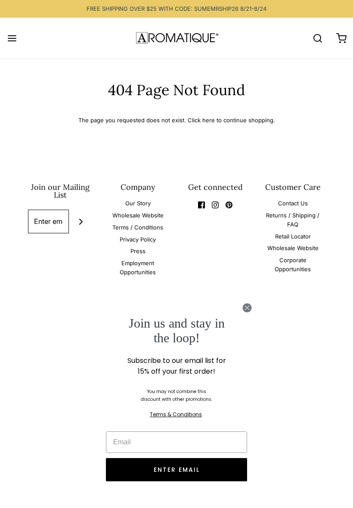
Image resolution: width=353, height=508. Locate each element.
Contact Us (293, 203)
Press (138, 251)
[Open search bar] (317, 38)
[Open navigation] (12, 38)
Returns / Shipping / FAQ (292, 220)
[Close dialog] (247, 308)
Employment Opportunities (138, 268)
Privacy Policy (138, 239)
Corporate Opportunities (293, 265)
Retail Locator (293, 236)
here (208, 120)
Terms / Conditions (137, 227)
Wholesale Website (138, 215)
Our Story (138, 203)
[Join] (81, 221)
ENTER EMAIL (177, 469)
